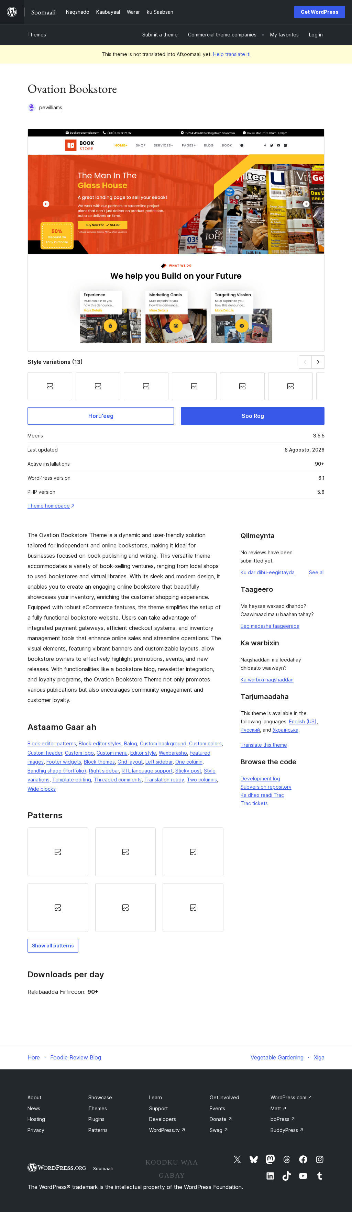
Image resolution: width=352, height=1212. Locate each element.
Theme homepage (49, 506)
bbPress (283, 1119)
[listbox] (125, 879)
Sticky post (188, 771)
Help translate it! (232, 54)
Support (158, 1108)
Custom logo (79, 753)
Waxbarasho (173, 753)
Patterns (98, 1130)
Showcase (100, 1097)
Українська (285, 730)
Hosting (36, 1119)
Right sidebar (104, 771)
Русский (250, 730)
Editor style (143, 753)
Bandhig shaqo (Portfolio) (57, 771)
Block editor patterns (52, 743)
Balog (130, 743)
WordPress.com (291, 1097)
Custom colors (205, 743)
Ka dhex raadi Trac (262, 795)
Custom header (45, 753)
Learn (155, 1097)
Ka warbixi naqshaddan (267, 679)
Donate (221, 1119)
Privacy (36, 1130)
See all (316, 572)
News (34, 1108)
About (34, 1097)
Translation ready (164, 779)
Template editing (71, 779)
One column (188, 762)
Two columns (202, 779)
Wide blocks (42, 789)
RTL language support (147, 771)
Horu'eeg (100, 415)
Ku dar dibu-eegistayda (268, 572)
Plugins (96, 1119)
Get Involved (224, 1097)
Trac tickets (254, 803)
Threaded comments (118, 779)
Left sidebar (159, 762)
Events (217, 1108)
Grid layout (130, 762)
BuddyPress (287, 1130)
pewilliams (50, 107)
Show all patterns (53, 945)
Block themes (99, 762)
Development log (260, 778)
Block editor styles (100, 743)
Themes (37, 34)
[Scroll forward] (318, 362)
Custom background (163, 743)
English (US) (303, 721)
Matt (279, 1108)
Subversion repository (266, 787)
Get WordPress (320, 12)
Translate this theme (264, 745)
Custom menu (112, 753)
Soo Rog (253, 415)
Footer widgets (63, 762)
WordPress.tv (167, 1130)
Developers (162, 1119)
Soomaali (103, 1168)
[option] (58, 851)
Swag (219, 1130)
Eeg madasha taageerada (270, 626)
